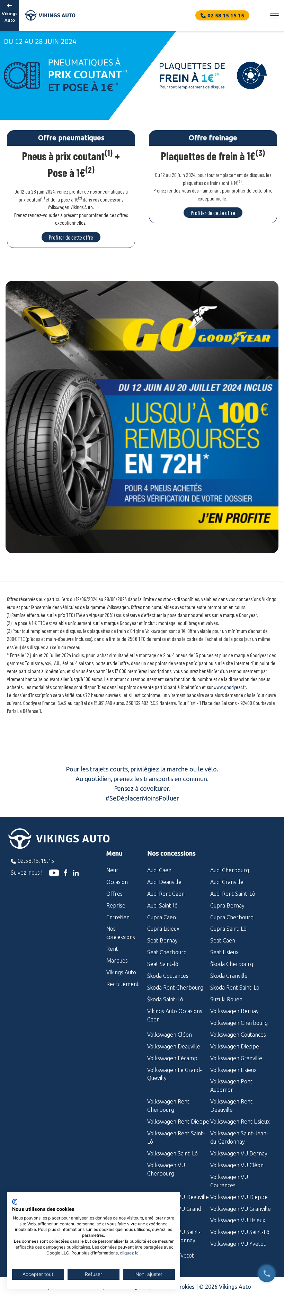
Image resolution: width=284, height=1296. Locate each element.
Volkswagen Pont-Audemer (232, 1085)
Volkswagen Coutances (238, 1034)
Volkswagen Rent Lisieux (240, 1121)
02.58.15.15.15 (36, 861)
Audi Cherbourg (229, 870)
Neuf (112, 870)
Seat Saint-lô (162, 964)
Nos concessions (120, 933)
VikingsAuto (9, 17)
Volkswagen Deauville (173, 1046)
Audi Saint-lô (162, 905)
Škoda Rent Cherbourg (175, 987)
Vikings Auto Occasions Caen (174, 1015)
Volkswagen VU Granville (240, 1209)
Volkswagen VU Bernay (238, 1153)
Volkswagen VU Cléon (237, 1165)
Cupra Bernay (227, 905)
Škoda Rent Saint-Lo (234, 987)
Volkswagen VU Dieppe (239, 1197)
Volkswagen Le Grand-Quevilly (174, 1074)
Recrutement (121, 984)
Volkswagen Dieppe (234, 1046)
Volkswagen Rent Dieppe (178, 1121)
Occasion (117, 882)
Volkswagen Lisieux (233, 1070)
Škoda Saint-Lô (165, 999)
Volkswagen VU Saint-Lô (239, 1232)
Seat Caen (222, 940)
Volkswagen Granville (236, 1058)
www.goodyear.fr (230, 687)
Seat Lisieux (224, 952)
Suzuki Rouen (226, 999)
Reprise (115, 905)
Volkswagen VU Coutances (229, 1181)
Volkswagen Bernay (234, 1011)
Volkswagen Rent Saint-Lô (176, 1137)
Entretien (118, 917)
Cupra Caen (161, 917)
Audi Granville (226, 882)
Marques (117, 960)
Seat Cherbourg (167, 952)
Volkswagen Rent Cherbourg (168, 1105)
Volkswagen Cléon (169, 1034)
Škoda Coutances (167, 976)
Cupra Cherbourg (232, 917)
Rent (112, 949)
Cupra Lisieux (163, 929)
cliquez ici (130, 1252)
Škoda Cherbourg (231, 964)
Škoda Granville (229, 976)
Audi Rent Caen (166, 894)
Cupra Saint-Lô (228, 929)
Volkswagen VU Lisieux (237, 1220)
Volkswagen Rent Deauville (231, 1105)
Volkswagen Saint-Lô (172, 1153)
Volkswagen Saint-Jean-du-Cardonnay (239, 1137)
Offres (114, 894)
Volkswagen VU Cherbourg (166, 1169)
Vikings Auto (121, 972)
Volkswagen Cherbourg (239, 1023)
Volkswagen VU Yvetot (238, 1244)
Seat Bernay (162, 940)
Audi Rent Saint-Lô (232, 894)
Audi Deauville (164, 882)
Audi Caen (159, 870)
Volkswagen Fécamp (172, 1058)
